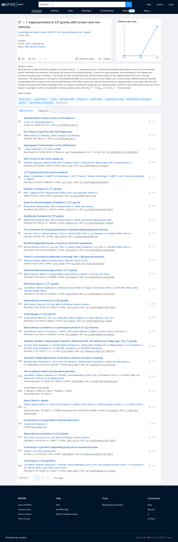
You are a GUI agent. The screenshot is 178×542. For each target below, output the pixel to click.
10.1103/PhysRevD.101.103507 (100, 471)
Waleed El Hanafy (49, 260)
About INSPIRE (24, 505)
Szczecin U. (121, 331)
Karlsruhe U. (37, 149)
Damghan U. (73, 345)
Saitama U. (42, 424)
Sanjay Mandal (30, 318)
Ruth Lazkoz (29, 304)
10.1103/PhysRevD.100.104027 (100, 307)
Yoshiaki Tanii (30, 424)
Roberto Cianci (79, 404)
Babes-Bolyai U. (118, 345)
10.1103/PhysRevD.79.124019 (93, 165)
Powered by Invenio (16, 537)
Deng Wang (63, 318)
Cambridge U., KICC (67, 176)
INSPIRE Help (62, 509)
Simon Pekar (48, 468)
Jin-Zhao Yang (30, 345)
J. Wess (27, 149)
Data (125, 10)
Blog (150, 505)
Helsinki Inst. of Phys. (33, 378)
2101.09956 (67, 351)
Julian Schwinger (58, 135)
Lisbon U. (41, 331)
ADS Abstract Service (35, 46)
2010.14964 (58, 263)
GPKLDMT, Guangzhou (91, 348)
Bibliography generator (112, 505)
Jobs (70, 10)
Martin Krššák (75, 233)
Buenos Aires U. (73, 162)
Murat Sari (111, 361)
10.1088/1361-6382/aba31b (104, 381)
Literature (37, 10)
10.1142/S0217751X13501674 (100, 364)
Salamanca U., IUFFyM (54, 375)
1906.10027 (72, 471)
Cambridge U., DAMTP (43, 176)
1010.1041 (67, 182)
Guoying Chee (49, 451)
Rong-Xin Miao (52, 192)
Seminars (86, 10)
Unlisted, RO (100, 345)
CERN (57, 149)
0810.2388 (73, 364)
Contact (151, 518)
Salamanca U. (50, 287)
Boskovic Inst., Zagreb (80, 32)
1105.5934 (57, 196)
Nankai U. (92, 192)
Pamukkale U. (45, 361)
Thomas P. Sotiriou (86, 176)
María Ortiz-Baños (64, 304)
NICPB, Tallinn (124, 287)
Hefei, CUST (65, 192)
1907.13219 (72, 307)
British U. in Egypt (48, 274)
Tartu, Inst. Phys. (101, 274)
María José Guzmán (84, 206)
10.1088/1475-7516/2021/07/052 (87, 263)
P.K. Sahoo (89, 318)
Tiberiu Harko (87, 345)
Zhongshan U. (44, 345)
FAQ (58, 505)
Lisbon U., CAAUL (58, 331)
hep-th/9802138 (39, 427)
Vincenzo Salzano (81, 304)
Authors (55, 10)
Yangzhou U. (100, 233)
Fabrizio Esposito (105, 404)
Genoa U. (43, 404)
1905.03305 (60, 236)
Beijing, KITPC (37, 192)
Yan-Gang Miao (80, 192)
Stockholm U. (138, 464)
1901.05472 (71, 250)
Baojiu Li (27, 176)
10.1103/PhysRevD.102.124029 (97, 321)
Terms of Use (24, 518)
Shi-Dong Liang (31, 348)
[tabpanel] (89, 298)
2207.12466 (31, 43)
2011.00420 (69, 321)
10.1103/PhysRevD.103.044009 (99, 277)
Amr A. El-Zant (80, 260)
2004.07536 (71, 294)
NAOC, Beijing (76, 318)
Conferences (107, 10)
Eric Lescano (63, 32)
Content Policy (24, 509)
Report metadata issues (67, 514)
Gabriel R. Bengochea (33, 162)
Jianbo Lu (28, 451)
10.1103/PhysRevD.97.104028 (98, 223)
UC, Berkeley (43, 135)
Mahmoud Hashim (32, 260)
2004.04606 (77, 381)
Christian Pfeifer (114, 233)
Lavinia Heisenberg (75, 375)
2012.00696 (71, 277)
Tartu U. (37, 233)
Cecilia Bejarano (25, 32)
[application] (138, 42)
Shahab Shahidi (60, 345)
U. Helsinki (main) (55, 378)
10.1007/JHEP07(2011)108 (83, 196)
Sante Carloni (56, 404)
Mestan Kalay (85, 361)
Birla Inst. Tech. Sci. (47, 318)
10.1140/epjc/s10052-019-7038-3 (96, 454)
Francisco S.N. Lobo (45, 304)
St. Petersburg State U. (42, 122)
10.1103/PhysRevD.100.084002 (99, 250)
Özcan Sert (58, 361)
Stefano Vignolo (31, 404)
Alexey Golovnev (65, 260)
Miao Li (27, 192)
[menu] (155, 4)
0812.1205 (67, 165)
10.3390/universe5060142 (85, 236)
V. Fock (27, 122)
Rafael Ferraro (88, 162)
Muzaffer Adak (30, 361)
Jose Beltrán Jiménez (33, 287)
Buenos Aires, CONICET (44, 32)
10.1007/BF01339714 (66, 125)
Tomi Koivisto (99, 287)
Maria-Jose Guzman (67, 274)
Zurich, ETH (91, 375)
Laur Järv (28, 233)
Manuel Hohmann (50, 233)
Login (171, 4)
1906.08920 (67, 454)
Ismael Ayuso (30, 331)
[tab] (26, 110)
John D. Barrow (125, 176)
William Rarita (30, 135)
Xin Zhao (38, 451)
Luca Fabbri (130, 404)
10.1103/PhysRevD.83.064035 (93, 182)
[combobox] (89, 4)
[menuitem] (149, 4)
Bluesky (151, 509)
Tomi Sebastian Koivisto (108, 464)
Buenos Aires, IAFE (53, 162)
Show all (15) (61, 103)
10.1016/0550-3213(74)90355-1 (123, 152)
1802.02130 (71, 223)
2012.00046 (71, 334)
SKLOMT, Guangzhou (66, 348)
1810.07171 (71, 209)
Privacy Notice (24, 514)
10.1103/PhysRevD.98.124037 (98, 209)
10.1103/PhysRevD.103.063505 (99, 334)
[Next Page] (48, 478)
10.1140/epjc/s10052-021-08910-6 (97, 351)
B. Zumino (49, 149)
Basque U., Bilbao (88, 331)
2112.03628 (112, 410)
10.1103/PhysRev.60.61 (64, 138)
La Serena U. (83, 274)
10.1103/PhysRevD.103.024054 (99, 294)
